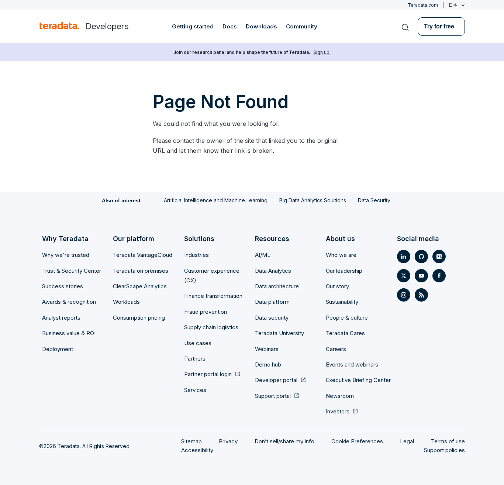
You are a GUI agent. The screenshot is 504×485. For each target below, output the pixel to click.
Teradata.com (423, 5)
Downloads (261, 26)
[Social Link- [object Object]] (403, 256)
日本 (453, 5)
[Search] (405, 26)
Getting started (193, 26)
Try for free (439, 26)
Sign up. (322, 52)
